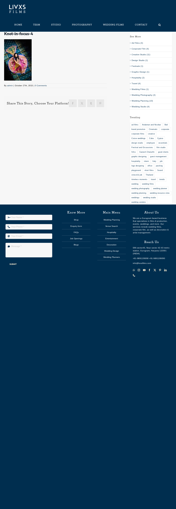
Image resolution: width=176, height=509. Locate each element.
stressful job (136, 175)
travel (153, 179)
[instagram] (139, 270)
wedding (134, 184)
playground (136, 170)
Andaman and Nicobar (151, 125)
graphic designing (139, 157)
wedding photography (140, 188)
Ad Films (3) (137, 43)
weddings (135, 198)
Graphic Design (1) (140, 72)
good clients (163, 152)
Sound (160, 170)
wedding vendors (138, 202)
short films (149, 170)
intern (146, 161)
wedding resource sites (160, 193)
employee (151, 143)
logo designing (137, 166)
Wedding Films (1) (140, 89)
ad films (134, 125)
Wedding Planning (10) (142, 101)
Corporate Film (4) (140, 49)
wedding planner (160, 188)
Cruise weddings (138, 138)
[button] (159, 25)
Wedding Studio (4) (141, 106)
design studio (137, 143)
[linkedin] (165, 270)
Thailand (149, 175)
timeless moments (139, 179)
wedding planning (138, 193)
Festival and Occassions (142, 147)
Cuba (151, 138)
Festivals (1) (137, 66)
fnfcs (133, 152)
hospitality (135, 161)
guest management (158, 157)
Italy (154, 161)
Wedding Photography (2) (144, 95)
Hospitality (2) (138, 78)
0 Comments (41, 85)
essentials (163, 143)
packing (159, 166)
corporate (165, 129)
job (161, 161)
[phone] (134, 275)
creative (151, 134)
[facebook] (149, 270)
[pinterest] (160, 270)
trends (162, 179)
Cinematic (153, 129)
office (150, 166)
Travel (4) (136, 83)
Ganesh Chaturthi (146, 152)
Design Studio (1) (140, 60)
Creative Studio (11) (141, 54)
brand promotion (138, 129)
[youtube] (144, 270)
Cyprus (160, 138)
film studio (161, 147)
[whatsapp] (134, 270)
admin (10, 85)
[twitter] (155, 270)
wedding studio (149, 198)
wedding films (148, 184)
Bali (166, 125)
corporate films (137, 134)
